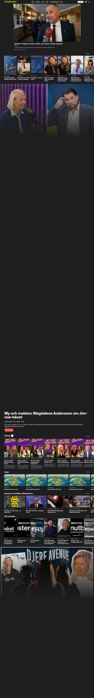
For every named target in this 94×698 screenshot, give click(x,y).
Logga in (81, 2)
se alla (88, 53)
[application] (47, 23)
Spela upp (9, 430)
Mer (61, 1)
